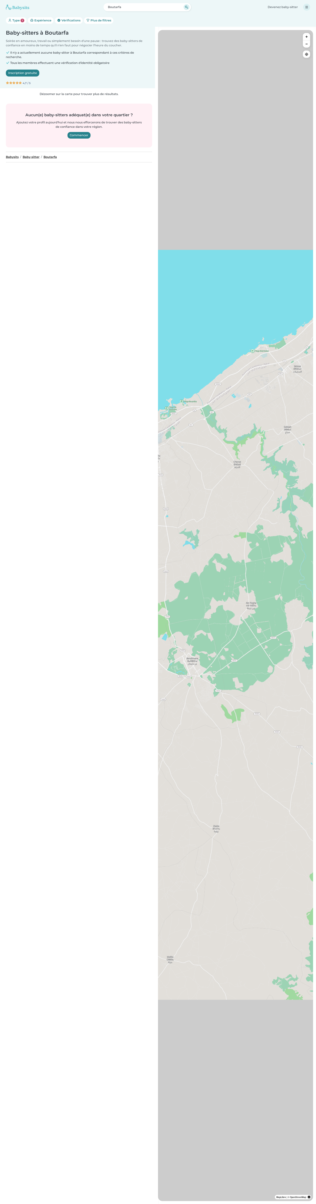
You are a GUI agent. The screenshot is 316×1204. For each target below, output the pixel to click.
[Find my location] (306, 54)
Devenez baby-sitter (283, 7)
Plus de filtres (100, 20)
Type (17, 20)
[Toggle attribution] (309, 1197)
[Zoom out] (306, 44)
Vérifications (70, 20)
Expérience (42, 20)
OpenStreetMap (298, 1197)
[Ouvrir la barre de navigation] (306, 7)
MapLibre (281, 1197)
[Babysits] (17, 7)
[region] (235, 615)
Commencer (79, 135)
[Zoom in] (306, 36)
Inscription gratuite (22, 73)
